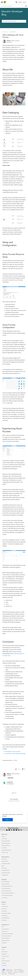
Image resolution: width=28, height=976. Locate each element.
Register (20, 2)
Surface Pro (4, 836)
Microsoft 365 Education (6, 888)
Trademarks (10, 972)
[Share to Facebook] (9, 829)
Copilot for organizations (6, 843)
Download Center (5, 861)
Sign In (24, 2)
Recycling (21, 972)
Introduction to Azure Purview (12, 751)
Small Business (4, 920)
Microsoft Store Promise (6, 872)
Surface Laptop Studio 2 (6, 840)
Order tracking (4, 868)
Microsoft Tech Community (6, 935)
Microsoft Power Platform (6, 913)
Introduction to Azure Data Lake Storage (15, 753)
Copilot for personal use (6, 845)
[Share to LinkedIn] (7, 829)
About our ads (4, 973)
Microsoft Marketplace (6, 938)
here (19, 373)
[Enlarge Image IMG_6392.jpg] (14, 98)
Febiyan (9, 40)
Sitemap (3, 970)
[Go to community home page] (5, 2)
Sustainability (4, 965)
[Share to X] (11, 829)
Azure (3, 926)
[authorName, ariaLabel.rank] (4, 41)
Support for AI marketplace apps (7, 933)
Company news (4, 953)
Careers (3, 949)
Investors (3, 958)
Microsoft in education (6, 881)
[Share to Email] (21, 829)
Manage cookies (21, 970)
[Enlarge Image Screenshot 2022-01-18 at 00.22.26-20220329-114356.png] (14, 556)
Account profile (4, 858)
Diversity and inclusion (6, 960)
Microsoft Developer (5, 929)
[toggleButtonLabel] (26, 6)
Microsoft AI (4, 904)
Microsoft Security (5, 906)
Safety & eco (16, 972)
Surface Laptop (4, 838)
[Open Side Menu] (2, 2)
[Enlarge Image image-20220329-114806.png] (14, 383)
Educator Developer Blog (7, 6)
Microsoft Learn (4, 931)
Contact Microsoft (9, 970)
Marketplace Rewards (5, 940)
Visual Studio (4, 942)
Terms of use (4, 972)
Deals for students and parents (7, 895)
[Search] (16, 2)
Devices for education (5, 883)
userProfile (10, 777)
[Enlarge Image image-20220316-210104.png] (14, 142)
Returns (3, 865)
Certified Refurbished (5, 870)
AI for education (4, 897)
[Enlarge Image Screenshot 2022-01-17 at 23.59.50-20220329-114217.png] (14, 292)
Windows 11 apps (5, 852)
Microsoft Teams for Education (7, 886)
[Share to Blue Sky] (16, 829)
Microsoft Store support (6, 863)
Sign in (7, 819)
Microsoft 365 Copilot (5, 917)
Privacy (15, 970)
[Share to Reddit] (14, 829)
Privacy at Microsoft (5, 956)
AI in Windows (4, 847)
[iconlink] (4, 783)
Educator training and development (8, 893)
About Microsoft (4, 951)
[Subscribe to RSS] (19, 829)
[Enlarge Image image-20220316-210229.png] (14, 219)
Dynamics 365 (4, 908)
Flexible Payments (5, 875)
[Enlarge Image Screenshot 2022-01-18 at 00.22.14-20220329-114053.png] (14, 451)
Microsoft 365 (4, 911)
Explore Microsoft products (6, 850)
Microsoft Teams (4, 915)
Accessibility (4, 963)
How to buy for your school (6, 890)
